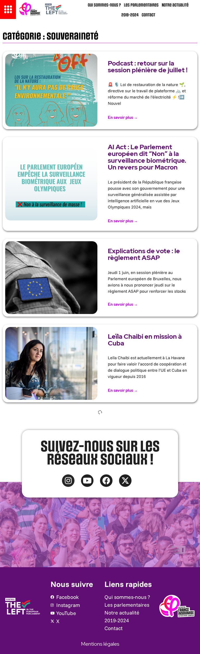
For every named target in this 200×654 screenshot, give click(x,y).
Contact (148, 15)
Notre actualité (175, 5)
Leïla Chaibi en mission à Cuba (145, 340)
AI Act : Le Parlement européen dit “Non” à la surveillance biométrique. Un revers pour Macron (147, 157)
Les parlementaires (141, 5)
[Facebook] (106, 480)
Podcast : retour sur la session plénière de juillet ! (148, 66)
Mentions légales (100, 643)
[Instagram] (68, 480)
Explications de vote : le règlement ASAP (144, 254)
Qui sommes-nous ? (104, 5)
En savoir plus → (123, 117)
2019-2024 (130, 15)
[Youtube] (87, 480)
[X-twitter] (125, 480)
